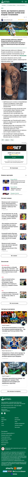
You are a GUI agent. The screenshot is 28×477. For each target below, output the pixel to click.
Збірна (2, 417)
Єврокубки (3, 419)
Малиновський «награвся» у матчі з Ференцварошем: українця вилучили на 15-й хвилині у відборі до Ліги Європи (10, 205)
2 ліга (2, 425)
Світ (3, 290)
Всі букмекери (14, 168)
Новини (17, 417)
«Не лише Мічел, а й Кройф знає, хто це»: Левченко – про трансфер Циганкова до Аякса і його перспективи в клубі (10, 269)
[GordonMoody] (18, 468)
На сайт (14, 157)
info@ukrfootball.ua (5, 410)
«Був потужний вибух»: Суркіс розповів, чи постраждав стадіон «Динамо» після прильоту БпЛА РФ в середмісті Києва (10, 282)
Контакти (3, 444)
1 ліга (2, 423)
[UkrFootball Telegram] (4, 413)
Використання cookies (6, 435)
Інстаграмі (23, 55)
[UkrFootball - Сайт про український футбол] (5, 1)
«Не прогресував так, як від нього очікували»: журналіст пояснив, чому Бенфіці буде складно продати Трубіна (10, 216)
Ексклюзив (17, 419)
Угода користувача (5, 437)
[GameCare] (14, 474)
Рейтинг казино (18, 425)
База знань (17, 427)
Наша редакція (4, 442)
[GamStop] (7, 471)
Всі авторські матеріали (14, 391)
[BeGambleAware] (19, 471)
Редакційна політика (6, 439)
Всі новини (14, 255)
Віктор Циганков (5, 265)
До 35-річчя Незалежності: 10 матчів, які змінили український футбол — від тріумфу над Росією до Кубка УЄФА (13, 329)
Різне (16, 421)
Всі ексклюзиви (14, 303)
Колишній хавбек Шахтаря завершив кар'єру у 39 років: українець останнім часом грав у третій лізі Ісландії (10, 236)
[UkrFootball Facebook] (2, 413)
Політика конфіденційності (8, 433)
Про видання (4, 431)
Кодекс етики (4, 440)
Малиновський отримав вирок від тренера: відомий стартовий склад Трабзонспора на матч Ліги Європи (9, 246)
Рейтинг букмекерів (19, 423)
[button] (22, 2)
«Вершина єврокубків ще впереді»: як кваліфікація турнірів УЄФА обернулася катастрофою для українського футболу (13, 381)
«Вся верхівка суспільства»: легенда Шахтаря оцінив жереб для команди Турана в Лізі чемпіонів (10, 226)
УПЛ (2, 8)
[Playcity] (9, 468)
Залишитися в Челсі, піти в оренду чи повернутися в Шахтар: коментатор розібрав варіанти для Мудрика (13, 354)
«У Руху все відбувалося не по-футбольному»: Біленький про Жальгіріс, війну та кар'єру (10, 295)
